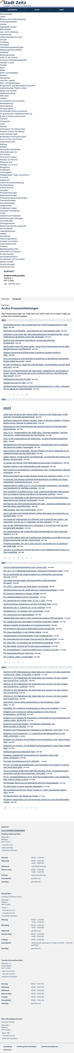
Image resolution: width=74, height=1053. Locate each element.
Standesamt (5, 169)
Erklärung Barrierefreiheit (26, 1046)
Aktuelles (4, 190)
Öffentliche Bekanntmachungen (13, 198)
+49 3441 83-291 (8, 971)
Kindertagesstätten (8, 21)
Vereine (3, 75)
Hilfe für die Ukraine (9, 57)
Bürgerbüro (5, 167)
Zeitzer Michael (6, 261)
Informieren (5, 154)
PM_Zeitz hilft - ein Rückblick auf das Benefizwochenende (28, 642)
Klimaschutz (5, 121)
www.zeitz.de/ (7, 848)
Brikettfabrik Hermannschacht (13, 136)
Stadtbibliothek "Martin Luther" (13, 88)
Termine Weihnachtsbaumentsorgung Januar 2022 (25, 567)
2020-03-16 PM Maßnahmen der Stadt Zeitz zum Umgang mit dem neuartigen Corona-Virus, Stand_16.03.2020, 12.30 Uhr (36, 673)
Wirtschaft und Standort (10, 251)
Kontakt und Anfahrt (9, 241)
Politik (2, 213)
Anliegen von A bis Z (9, 164)
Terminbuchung (6, 185)
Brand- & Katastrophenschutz (12, 116)
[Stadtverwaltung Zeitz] (37, 279)
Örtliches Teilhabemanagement (13, 60)
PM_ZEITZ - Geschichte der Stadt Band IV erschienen (25, 586)
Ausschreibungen (7, 203)
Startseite (5, 299)
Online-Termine (6, 187)
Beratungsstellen (7, 55)
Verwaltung (5, 236)
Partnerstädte (6, 14)
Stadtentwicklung (7, 93)
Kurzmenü (17, 299)
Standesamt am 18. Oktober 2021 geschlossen (23, 611)
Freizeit (3, 65)
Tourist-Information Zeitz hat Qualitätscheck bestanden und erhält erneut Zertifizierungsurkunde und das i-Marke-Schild (37, 538)
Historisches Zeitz (7, 141)
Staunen (3, 126)
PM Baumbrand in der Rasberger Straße (20, 796)
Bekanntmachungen (8, 195)
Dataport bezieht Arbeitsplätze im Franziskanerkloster (26, 625)
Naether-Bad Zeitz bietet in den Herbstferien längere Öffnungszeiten (33, 618)
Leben (2, 16)
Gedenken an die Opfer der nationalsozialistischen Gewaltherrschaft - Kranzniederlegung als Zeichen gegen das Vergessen (36, 335)
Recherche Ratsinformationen (13, 226)
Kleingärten (5, 78)
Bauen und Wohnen (8, 90)
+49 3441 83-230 (8, 1036)
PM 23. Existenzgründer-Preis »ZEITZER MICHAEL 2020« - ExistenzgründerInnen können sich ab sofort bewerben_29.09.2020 (36, 771)
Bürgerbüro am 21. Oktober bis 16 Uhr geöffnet (24, 607)
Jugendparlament (7, 231)
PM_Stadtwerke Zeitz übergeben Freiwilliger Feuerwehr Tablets (31, 621)
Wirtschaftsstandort (9, 256)
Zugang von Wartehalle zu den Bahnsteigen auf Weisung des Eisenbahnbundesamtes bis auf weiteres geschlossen (36, 498)
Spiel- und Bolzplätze (9, 72)
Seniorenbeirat (6, 228)
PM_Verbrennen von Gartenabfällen (18, 614)
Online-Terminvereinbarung (12, 182)
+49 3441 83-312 (8, 910)
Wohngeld (4, 44)
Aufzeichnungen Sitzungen (11, 218)
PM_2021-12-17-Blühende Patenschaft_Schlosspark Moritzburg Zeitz (33, 570)
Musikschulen (5, 34)
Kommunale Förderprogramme (13, 111)
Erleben (3, 146)
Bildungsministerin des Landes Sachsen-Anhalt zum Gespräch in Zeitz (33, 476)
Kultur (2, 124)
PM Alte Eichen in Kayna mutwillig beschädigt (23, 786)
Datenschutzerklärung (50, 1046)
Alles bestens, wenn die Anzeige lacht (19, 509)
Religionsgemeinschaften (11, 49)
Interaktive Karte (7, 266)
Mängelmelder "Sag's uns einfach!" (15, 175)
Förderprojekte (6, 108)
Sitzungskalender (7, 223)
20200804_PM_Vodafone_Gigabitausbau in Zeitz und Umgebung (31, 708)
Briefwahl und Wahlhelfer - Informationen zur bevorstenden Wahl (31, 330)
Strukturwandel (6, 254)
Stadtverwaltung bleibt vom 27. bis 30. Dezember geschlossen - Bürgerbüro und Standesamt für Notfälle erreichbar (36, 486)
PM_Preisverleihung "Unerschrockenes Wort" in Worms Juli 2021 (31, 649)
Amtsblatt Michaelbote (10, 210)
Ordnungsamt (6, 172)
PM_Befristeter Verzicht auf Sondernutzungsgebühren (27, 646)
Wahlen (3, 233)
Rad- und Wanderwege (10, 83)
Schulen (3, 24)
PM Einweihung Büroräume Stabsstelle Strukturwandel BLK (29, 628)
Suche (37, 10)
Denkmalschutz (6, 106)
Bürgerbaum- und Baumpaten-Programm (17, 85)
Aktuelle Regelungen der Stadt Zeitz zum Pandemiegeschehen (30, 590)
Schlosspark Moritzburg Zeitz (12, 129)
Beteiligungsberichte (9, 249)
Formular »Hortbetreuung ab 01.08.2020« (21, 761)
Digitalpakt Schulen (8, 27)
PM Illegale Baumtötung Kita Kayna (18, 653)
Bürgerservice (6, 162)
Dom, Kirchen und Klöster (11, 139)
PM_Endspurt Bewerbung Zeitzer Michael (21, 593)
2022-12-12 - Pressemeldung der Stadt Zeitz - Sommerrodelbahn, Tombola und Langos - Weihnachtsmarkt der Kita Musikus (35, 433)
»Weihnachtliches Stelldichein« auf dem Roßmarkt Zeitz (27, 604)
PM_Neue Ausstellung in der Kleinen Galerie (22, 632)
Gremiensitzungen (8, 200)
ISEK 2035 (4, 95)
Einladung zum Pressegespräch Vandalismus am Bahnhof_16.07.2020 (33, 730)
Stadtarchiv (5, 180)
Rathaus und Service (8, 159)
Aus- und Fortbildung (9, 32)
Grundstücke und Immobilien (12, 101)
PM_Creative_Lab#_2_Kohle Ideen (18, 656)
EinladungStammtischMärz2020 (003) (19, 751)
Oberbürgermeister (8, 238)
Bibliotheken (5, 29)
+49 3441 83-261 (8, 913)
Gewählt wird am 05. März (14, 382)
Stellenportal (5, 205)
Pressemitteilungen (8, 192)
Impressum (7, 1049)
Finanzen (4, 246)
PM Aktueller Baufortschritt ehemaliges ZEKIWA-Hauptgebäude (31, 783)
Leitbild (3, 98)
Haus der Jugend (7, 80)
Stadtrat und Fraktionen (10, 215)
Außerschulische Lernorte (11, 37)
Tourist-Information (8, 157)
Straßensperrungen (8, 208)
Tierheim (4, 118)
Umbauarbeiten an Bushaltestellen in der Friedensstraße (27, 635)
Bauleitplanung (6, 103)
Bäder (2, 70)
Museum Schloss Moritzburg (12, 131)
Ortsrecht (4, 177)
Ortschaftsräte (6, 220)
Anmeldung (7, 1046)
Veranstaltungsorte (8, 152)
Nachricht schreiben (9, 850)
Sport (2, 67)
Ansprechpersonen (8, 243)
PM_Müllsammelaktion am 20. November (21, 597)
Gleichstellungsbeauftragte (12, 47)
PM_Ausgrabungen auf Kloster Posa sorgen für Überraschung (30, 639)
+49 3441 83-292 (8, 974)
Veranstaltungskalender (10, 149)
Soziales (3, 39)
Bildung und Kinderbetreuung (13, 19)
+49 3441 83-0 (7, 845)
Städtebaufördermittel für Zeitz (17, 379)
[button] (61, 10)
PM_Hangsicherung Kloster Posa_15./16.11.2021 (24, 600)
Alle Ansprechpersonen (13, 830)
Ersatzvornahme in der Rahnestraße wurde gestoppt (26, 466)
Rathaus (3, 144)
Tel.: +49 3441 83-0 (12, 283)
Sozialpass (4, 42)
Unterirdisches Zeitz (8, 134)
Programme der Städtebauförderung (16, 113)
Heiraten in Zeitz (7, 62)
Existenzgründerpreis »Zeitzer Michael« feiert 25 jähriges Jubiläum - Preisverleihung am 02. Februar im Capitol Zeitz (36, 421)
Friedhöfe (4, 52)
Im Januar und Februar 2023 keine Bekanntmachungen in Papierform (33, 462)
